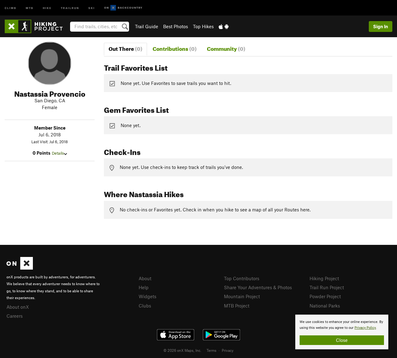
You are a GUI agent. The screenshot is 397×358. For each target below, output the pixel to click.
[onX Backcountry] (123, 8)
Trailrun (70, 8)
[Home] (37, 26)
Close (342, 340)
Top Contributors (241, 278)
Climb (10, 8)
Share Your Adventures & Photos (258, 287)
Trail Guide (146, 26)
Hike (47, 8)
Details (58, 153)
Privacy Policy (365, 328)
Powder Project (325, 296)
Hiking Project (324, 278)
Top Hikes (203, 26)
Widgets (147, 296)
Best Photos (175, 26)
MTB (29, 8)
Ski (91, 8)
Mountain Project (242, 296)
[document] (342, 332)
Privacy (228, 350)
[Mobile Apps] (224, 26)
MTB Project (236, 305)
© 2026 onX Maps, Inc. (182, 350)
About (145, 278)
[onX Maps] (20, 268)
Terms (211, 350)
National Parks (325, 305)
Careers (15, 316)
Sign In (380, 26)
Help (144, 287)
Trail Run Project (327, 287)
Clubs (145, 305)
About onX (18, 307)
